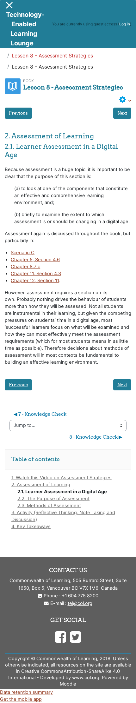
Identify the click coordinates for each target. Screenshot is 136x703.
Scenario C (22, 252)
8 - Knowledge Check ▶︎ (95, 437)
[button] (125, 100)
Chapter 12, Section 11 (35, 280)
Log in (124, 24)
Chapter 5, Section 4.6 (35, 259)
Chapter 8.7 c (25, 266)
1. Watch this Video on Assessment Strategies (61, 478)
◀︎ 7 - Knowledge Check (40, 414)
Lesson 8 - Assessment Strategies (52, 55)
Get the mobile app (21, 699)
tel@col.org (80, 603)
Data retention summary (26, 692)
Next (122, 113)
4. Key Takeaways (31, 526)
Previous (18, 113)
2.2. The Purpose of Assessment (53, 498)
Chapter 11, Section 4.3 (36, 273)
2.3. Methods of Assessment (49, 505)
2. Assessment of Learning (40, 484)
